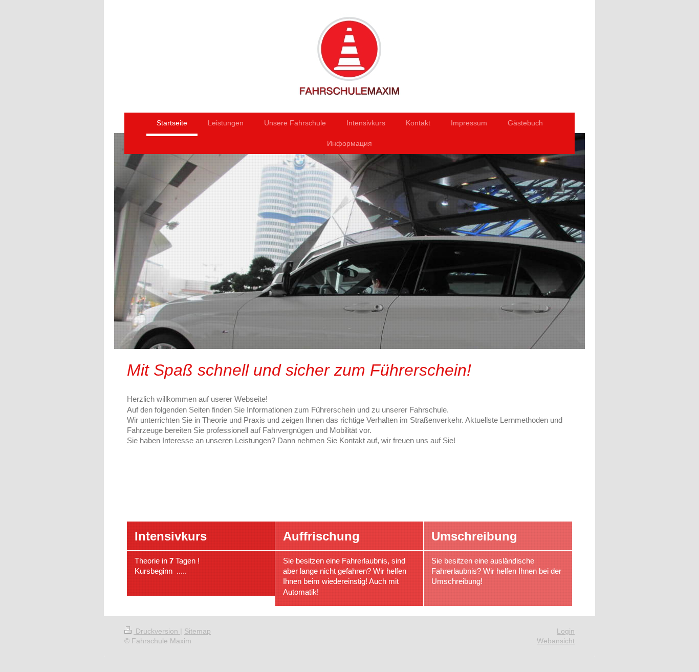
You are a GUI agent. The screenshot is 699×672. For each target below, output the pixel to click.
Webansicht (556, 641)
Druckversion (157, 631)
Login (566, 631)
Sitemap (197, 631)
